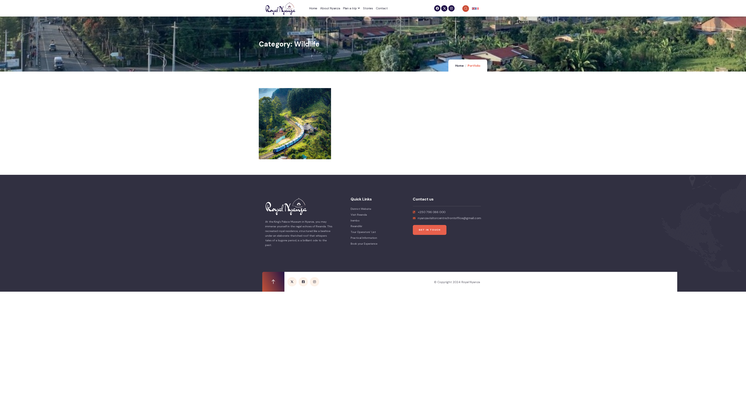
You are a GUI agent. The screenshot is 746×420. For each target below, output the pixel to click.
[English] (473, 8)
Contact (382, 8)
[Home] (280, 8)
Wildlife (273, 144)
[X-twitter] (444, 8)
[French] (477, 8)
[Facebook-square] (303, 281)
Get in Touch (430, 229)
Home (313, 8)
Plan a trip (350, 8)
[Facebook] (437, 8)
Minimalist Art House (288, 149)
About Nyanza (330, 8)
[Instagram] (451, 8)
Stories (368, 8)
